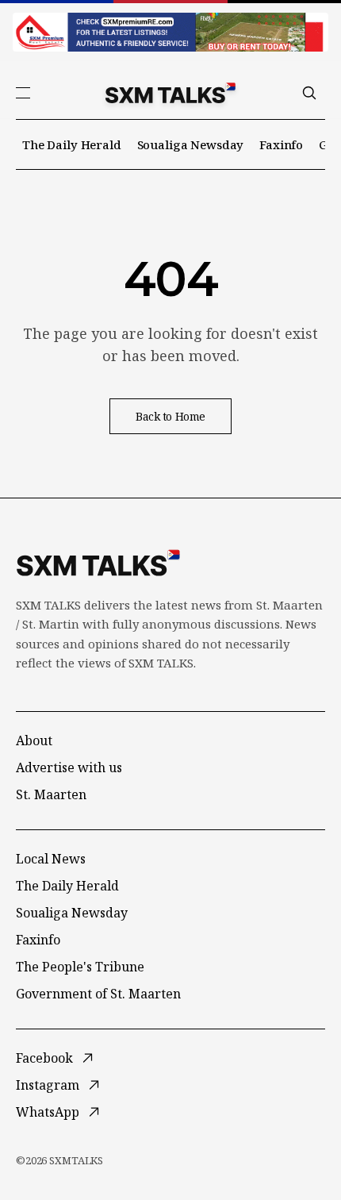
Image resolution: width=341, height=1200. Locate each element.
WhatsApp (47, 1112)
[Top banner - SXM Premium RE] (170, 32)
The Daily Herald (71, 144)
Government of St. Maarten (98, 993)
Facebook (44, 1058)
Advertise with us (69, 767)
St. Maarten (51, 794)
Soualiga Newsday (190, 144)
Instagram (47, 1085)
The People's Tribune (80, 966)
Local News (51, 858)
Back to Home (170, 416)
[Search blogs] (309, 93)
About (34, 740)
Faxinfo (281, 144)
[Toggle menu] (23, 92)
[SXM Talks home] (170, 93)
